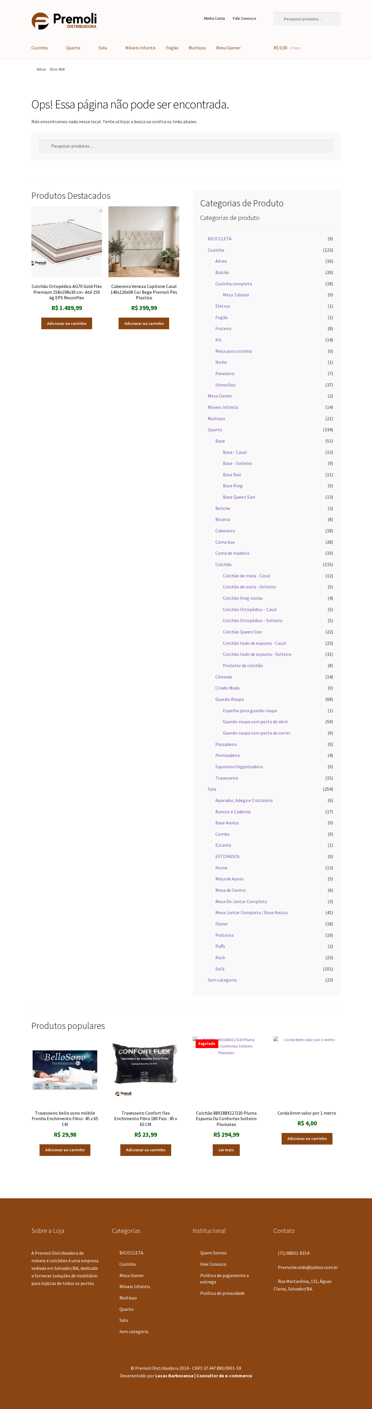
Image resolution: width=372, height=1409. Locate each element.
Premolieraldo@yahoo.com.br (307, 1267)
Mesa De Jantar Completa (241, 901)
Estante (223, 845)
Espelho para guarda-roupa (250, 710)
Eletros (222, 306)
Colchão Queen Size (242, 632)
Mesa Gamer (228, 48)
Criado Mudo (227, 688)
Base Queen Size (239, 497)
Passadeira (226, 744)
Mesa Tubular (236, 295)
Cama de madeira (232, 553)
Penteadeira (227, 755)
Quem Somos (213, 1253)
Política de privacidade (222, 1293)
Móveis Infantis (140, 48)
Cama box (225, 542)
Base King (233, 485)
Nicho (221, 362)
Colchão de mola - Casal (246, 576)
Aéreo (221, 261)
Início (41, 69)
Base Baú (232, 474)
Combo (222, 834)
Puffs (220, 946)
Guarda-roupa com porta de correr (257, 733)
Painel (221, 924)
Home (221, 868)
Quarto (73, 48)
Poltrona (224, 935)
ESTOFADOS (227, 856)
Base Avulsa (227, 823)
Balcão (222, 272)
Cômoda (223, 677)
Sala (103, 48)
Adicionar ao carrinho (66, 323)
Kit (218, 340)
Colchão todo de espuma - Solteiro (257, 654)
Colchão (223, 564)
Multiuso (197, 48)
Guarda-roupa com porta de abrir (255, 721)
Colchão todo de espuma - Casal (254, 643)
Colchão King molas (243, 598)
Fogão (172, 48)
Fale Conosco (244, 18)
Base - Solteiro (237, 463)
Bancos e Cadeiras (233, 811)
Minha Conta (214, 18)
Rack (220, 957)
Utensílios (225, 385)
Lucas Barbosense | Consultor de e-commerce (203, 1375)
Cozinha (39, 48)
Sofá (219, 969)
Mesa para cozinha (233, 351)
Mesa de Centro (230, 890)
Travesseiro (226, 778)
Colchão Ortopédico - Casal (250, 609)
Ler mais (226, 1149)
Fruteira (223, 328)
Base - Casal (235, 452)
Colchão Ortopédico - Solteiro (252, 620)
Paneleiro (225, 373)
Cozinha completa (233, 284)
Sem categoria (222, 980)
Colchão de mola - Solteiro (249, 587)
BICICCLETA (220, 238)
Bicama (222, 519)
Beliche (222, 508)
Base (220, 441)
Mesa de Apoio (229, 879)
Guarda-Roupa (229, 699)
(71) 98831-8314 (293, 1253)
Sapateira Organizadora (239, 766)
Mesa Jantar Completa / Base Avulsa (251, 912)
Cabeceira (225, 530)
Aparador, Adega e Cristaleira (244, 800)
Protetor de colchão (243, 665)
